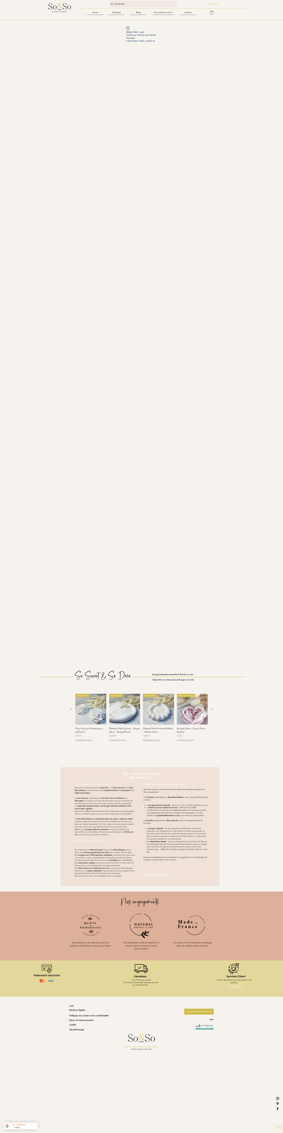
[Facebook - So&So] (278, 1109)
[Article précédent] (71, 709)
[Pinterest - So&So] (278, 1104)
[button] (116, 12)
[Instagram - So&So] (278, 1098)
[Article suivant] (212, 709)
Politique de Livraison (83, 740)
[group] (141, 721)
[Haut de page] (278, 1127)
